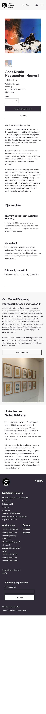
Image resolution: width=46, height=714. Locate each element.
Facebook (26, 529)
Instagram (26, 533)
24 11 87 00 (16, 513)
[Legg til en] (16, 101)
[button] (36, 5)
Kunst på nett (7, 570)
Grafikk (4, 573)
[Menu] (42, 5)
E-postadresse (11, 587)
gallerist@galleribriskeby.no (17, 516)
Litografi (16, 570)
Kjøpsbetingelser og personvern (14, 610)
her (10, 274)
